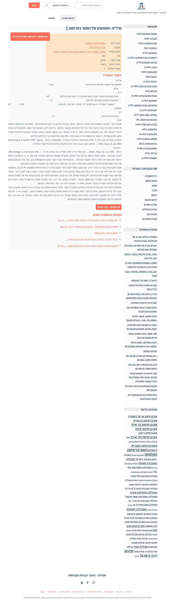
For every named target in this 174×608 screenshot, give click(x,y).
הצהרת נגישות (78, 591)
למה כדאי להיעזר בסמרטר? (143, 302)
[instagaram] (93, 582)
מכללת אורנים (145, 534)
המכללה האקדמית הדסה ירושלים (145, 480)
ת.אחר (137, 556)
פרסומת (57, 51)
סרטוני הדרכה (64, 591)
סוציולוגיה (152, 110)
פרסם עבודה (68, 18)
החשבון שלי (109, 591)
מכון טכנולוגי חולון (145, 530)
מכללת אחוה (132, 534)
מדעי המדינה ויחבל (147, 86)
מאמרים (128, 591)
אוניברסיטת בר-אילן (144, 424)
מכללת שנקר (139, 551)
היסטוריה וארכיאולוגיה (146, 57)
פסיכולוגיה (152, 134)
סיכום (154, 194)
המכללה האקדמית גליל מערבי (143, 475)
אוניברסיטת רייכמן (148, 433)
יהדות (154, 76)
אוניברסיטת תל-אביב (143, 437)
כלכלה (154, 81)
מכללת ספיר (140, 546)
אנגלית (153, 38)
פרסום (65, 51)
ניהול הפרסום (85, 51)
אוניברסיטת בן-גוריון (145, 420)
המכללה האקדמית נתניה (143, 492)
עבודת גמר (151, 214)
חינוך (154, 67)
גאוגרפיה (152, 52)
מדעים (154, 91)
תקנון (42, 591)
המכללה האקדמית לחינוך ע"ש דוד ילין (141, 488)
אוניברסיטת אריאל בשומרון (142, 416)
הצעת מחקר (151, 180)
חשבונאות (152, 71)
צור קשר (119, 591)
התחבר (51, 18)
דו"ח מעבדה (151, 175)
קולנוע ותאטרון (149, 138)
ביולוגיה (153, 48)
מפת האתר (51, 591)
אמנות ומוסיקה (149, 33)
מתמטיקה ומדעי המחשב (145, 105)
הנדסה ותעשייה (149, 62)
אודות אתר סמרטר (94, 591)
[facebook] (87, 582)
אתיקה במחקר (150, 351)
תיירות (154, 153)
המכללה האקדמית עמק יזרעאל (141, 496)
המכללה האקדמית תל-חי (145, 504)
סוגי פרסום (73, 51)
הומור (102, 51)
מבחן (154, 185)
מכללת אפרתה (152, 539)
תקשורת (153, 157)
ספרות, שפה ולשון (148, 114)
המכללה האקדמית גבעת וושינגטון (142, 472)
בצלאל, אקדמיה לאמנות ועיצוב (140, 441)
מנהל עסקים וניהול (97, 47)
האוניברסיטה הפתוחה (95, 43)
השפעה (95, 51)
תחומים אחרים (150, 148)
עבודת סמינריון (149, 218)
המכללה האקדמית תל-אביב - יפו (143, 500)
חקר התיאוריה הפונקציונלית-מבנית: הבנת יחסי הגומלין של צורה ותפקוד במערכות (143, 377)
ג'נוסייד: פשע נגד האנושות (144, 280)
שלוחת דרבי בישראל (140, 553)
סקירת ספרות (150, 204)
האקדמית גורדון (138, 455)
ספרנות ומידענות (148, 119)
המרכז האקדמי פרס (139, 517)
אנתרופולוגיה (150, 43)
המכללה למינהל (136, 509)
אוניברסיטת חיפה (146, 429)
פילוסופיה (152, 129)
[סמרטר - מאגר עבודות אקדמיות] (141, 8)
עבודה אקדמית (149, 209)
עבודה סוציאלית (149, 124)
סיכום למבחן (151, 199)
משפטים (153, 100)
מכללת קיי (149, 551)
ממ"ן (154, 190)
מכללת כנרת (142, 538)
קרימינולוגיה (151, 143)
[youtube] (82, 582)
